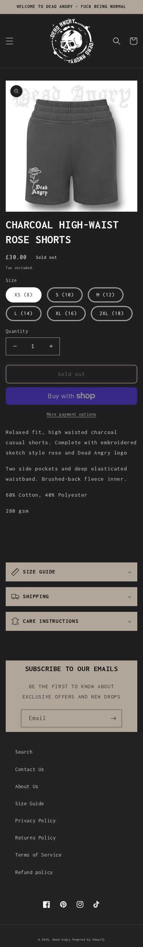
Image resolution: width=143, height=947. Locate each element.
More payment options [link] (71, 414)
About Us (27, 786)
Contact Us (29, 769)
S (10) (65, 295)
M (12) (105, 295)
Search (24, 752)
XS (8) (23, 295)
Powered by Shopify (88, 939)
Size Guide (29, 803)
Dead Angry (62, 939)
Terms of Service (38, 855)
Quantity (17, 331)
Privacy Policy (35, 820)
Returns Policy (35, 838)
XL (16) (66, 313)
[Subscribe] (113, 718)
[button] (9, 41)
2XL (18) (112, 313)
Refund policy (34, 872)
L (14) (23, 313)
